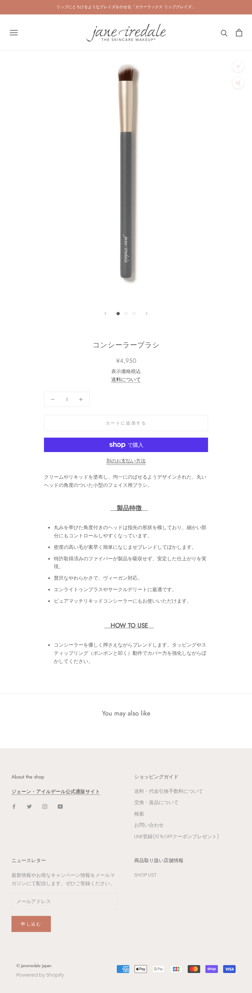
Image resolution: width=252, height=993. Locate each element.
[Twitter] (29, 806)
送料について (126, 379)
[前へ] (105, 313)
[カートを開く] (239, 32)
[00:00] (126, 177)
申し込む (31, 924)
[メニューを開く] (14, 32)
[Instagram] (44, 806)
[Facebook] (13, 806)
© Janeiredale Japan (34, 965)
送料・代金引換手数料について (168, 791)
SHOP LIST (145, 874)
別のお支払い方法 (126, 460)
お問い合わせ (149, 824)
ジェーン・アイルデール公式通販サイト (55, 791)
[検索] (224, 32)
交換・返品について (156, 802)
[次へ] (147, 313)
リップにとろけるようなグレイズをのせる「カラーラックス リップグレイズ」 (126, 7)
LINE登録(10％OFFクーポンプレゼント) (176, 836)
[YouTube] (60, 806)
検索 (139, 813)
